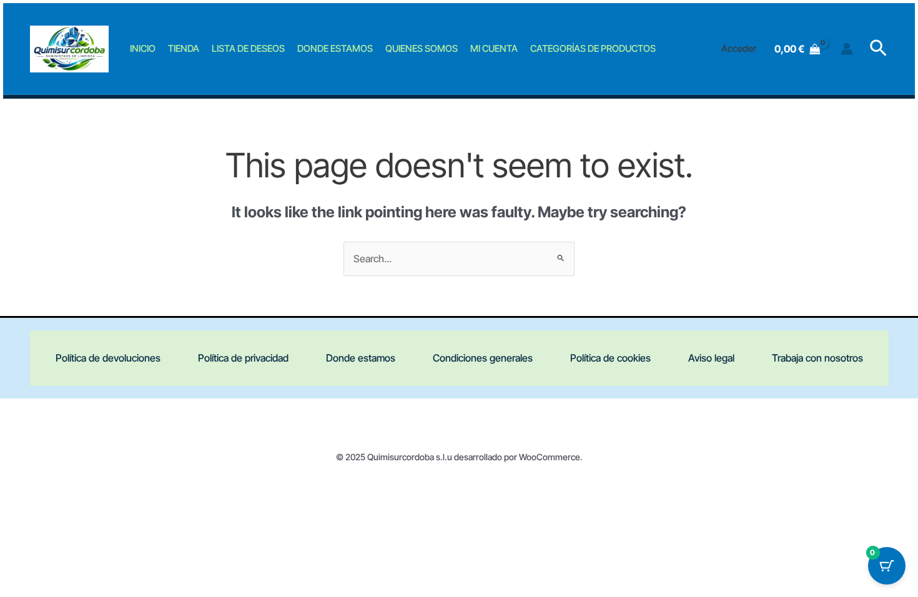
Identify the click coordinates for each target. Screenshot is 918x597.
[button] (878, 48)
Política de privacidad (243, 358)
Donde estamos (335, 48)
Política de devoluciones (108, 358)
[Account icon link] (847, 48)
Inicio (142, 48)
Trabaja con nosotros (817, 358)
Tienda (183, 48)
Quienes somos (421, 48)
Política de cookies (610, 358)
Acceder (738, 48)
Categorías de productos (593, 48)
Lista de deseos (248, 48)
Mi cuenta (494, 48)
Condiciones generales (483, 358)
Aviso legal (711, 358)
